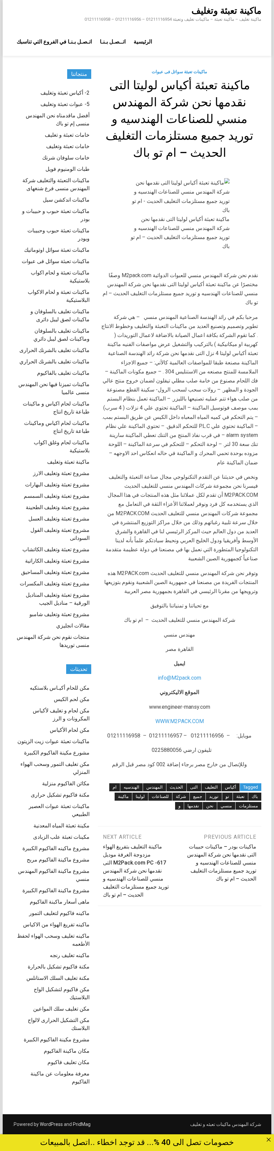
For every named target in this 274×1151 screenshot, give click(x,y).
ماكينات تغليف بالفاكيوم (63, 373)
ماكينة (123, 796)
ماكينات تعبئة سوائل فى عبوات (179, 71)
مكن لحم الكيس (72, 699)
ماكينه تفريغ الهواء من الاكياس (56, 924)
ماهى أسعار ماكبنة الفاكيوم (60, 902)
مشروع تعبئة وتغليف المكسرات (55, 583)
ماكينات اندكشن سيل (66, 200)
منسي (226, 805)
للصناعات (160, 796)
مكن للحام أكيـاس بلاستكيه (60, 688)
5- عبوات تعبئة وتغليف (65, 104)
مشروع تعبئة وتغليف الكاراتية (57, 561)
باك (255, 796)
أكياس (230, 787)
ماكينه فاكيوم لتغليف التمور (59, 913)
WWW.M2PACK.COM (179, 721)
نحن (210, 805)
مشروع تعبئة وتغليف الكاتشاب (56, 549)
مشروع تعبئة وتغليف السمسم (57, 496)
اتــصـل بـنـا (113, 41)
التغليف (211, 787)
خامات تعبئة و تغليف (67, 135)
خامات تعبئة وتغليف (68, 146)
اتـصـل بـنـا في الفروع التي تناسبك (54, 41)
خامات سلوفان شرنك (66, 157)
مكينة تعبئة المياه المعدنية (61, 825)
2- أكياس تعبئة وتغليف (65, 93)
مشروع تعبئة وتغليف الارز (61, 473)
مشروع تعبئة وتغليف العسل (59, 518)
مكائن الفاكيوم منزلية (66, 783)
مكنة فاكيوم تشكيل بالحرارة (59, 966)
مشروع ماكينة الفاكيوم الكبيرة (56, 890)
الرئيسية (143, 41)
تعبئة (240, 796)
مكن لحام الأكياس (70, 730)
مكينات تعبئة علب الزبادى (61, 837)
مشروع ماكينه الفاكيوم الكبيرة (56, 848)
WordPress (51, 1124)
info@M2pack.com (179, 678)
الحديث (176, 787)
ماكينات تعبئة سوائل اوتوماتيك (57, 250)
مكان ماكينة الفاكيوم (67, 1051)
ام (115, 787)
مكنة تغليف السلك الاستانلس (58, 978)
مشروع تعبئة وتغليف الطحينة (58, 507)
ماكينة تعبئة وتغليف (226, 10)
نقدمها (193, 805)
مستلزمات (248, 805)
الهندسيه (131, 787)
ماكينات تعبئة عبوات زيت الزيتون (53, 741)
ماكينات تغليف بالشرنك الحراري (54, 361)
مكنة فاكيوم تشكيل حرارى (60, 795)
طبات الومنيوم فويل (67, 169)
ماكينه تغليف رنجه (70, 955)
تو (227, 796)
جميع (197, 796)
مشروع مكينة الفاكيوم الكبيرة (57, 1039)
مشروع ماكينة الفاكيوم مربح (58, 859)
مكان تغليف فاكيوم (68, 1062)
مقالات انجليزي (73, 625)
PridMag (82, 1124)
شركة (181, 796)
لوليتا (140, 796)
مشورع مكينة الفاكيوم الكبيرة (57, 753)
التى (194, 787)
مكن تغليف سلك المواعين (61, 1009)
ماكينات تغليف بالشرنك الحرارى (54, 350)
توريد (214, 796)
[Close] (268, 1139)
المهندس (154, 787)
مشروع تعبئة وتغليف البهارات (57, 484)
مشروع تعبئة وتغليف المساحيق (55, 572)
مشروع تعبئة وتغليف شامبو (59, 614)
